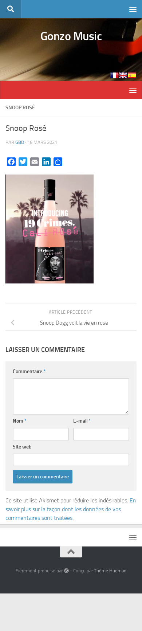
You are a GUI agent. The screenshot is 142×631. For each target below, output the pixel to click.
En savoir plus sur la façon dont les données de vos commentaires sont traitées (70, 509)
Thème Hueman (110, 570)
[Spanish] (132, 75)
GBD (19, 142)
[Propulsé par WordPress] (66, 570)
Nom (20, 421)
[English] (123, 75)
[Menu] (133, 9)
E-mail (82, 421)
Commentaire (29, 371)
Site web (22, 447)
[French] (114, 75)
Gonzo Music (71, 36)
